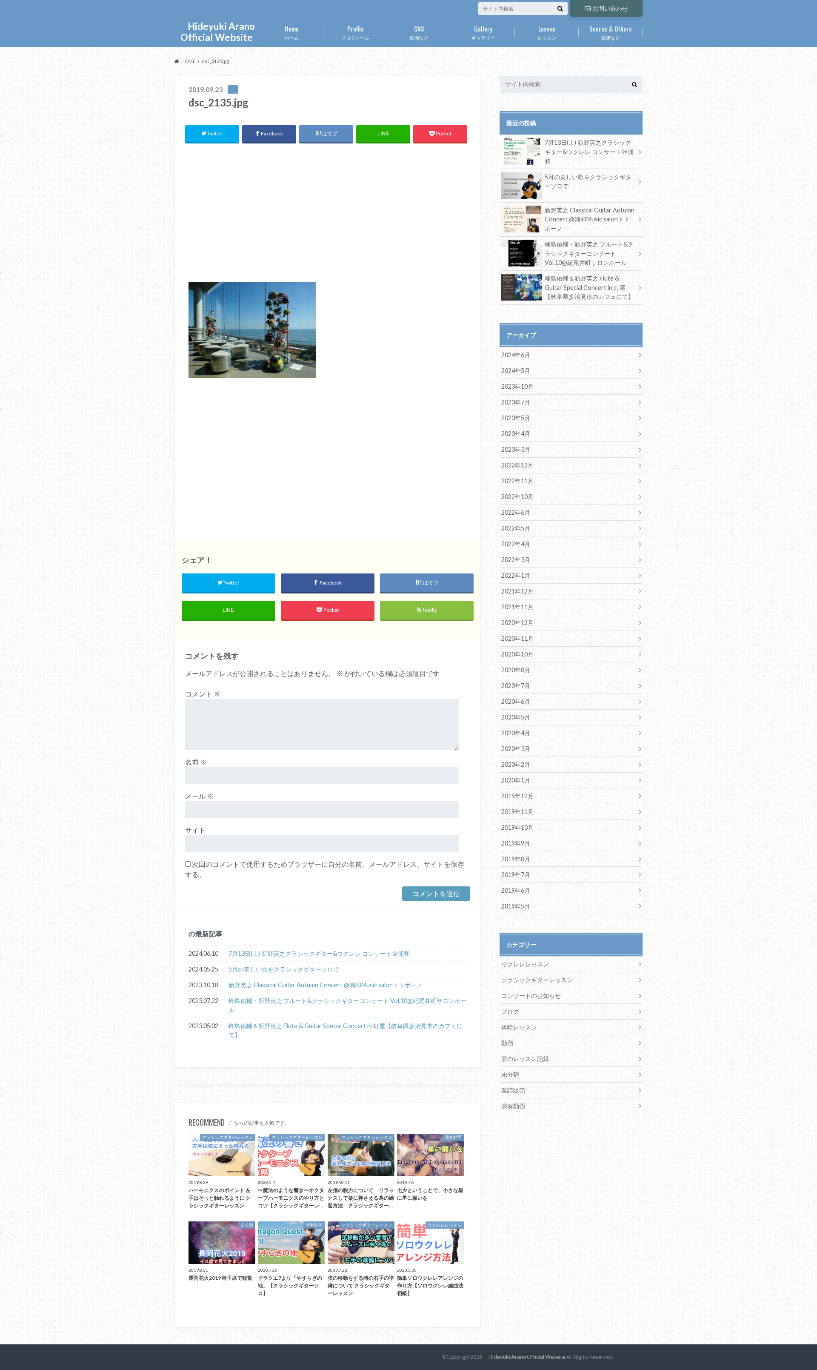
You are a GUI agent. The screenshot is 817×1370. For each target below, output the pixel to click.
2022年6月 (515, 512)
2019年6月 (515, 890)
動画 (507, 1042)
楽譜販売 (513, 1090)
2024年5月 (515, 370)
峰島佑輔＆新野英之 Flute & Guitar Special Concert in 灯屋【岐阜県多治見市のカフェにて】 (346, 1030)
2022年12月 (517, 465)
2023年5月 (515, 417)
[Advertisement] (328, 212)
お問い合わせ (610, 8)
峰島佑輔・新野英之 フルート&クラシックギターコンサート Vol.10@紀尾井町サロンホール (347, 1005)
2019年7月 (515, 874)
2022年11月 (517, 480)
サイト (195, 830)
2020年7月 (515, 685)
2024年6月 (515, 354)
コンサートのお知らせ (531, 995)
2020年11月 (517, 638)
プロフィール (355, 32)
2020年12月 (517, 622)
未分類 (510, 1074)
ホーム (292, 32)
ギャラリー (483, 32)
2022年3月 (515, 559)
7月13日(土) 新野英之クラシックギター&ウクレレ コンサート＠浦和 (319, 953)
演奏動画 (513, 1105)
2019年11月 (517, 811)
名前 (196, 762)
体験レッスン (519, 1027)
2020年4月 (515, 733)
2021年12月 (517, 591)
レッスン (546, 32)
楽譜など (610, 32)
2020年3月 (515, 748)
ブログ (510, 1011)
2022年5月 (515, 528)
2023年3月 (515, 449)
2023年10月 (517, 386)
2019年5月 (515, 906)
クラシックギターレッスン (537, 979)
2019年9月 (515, 843)
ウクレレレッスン (525, 964)
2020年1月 (515, 780)
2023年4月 (515, 433)
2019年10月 (517, 827)
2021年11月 (517, 606)
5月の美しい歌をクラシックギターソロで (284, 969)
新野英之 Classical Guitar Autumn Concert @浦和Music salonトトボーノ (326, 985)
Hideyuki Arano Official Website (216, 31)
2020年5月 (515, 717)
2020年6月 (515, 701)
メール (199, 796)
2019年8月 (515, 859)
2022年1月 (515, 575)
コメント (202, 694)
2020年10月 (517, 654)
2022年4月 (515, 543)
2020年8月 (515, 670)
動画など (419, 32)
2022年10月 (517, 496)
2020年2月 (515, 764)
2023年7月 (515, 402)
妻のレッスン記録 (525, 1058)
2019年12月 (517, 796)
